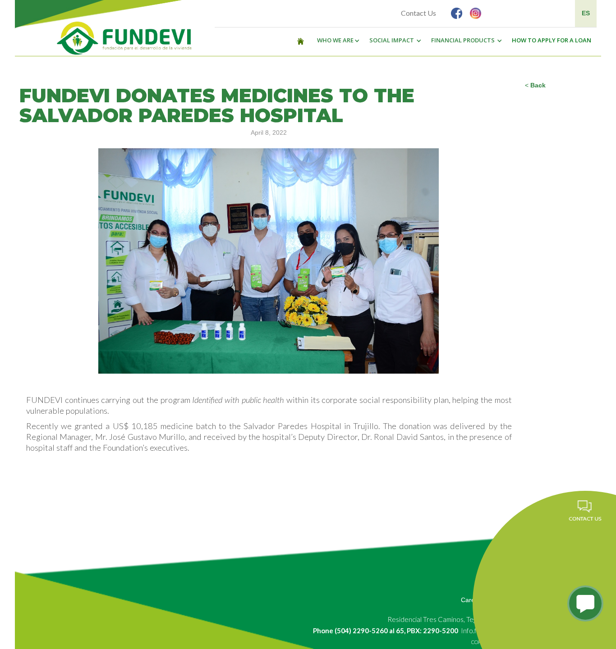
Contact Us (418, 13)
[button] (336, 40)
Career (471, 599)
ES (586, 13)
